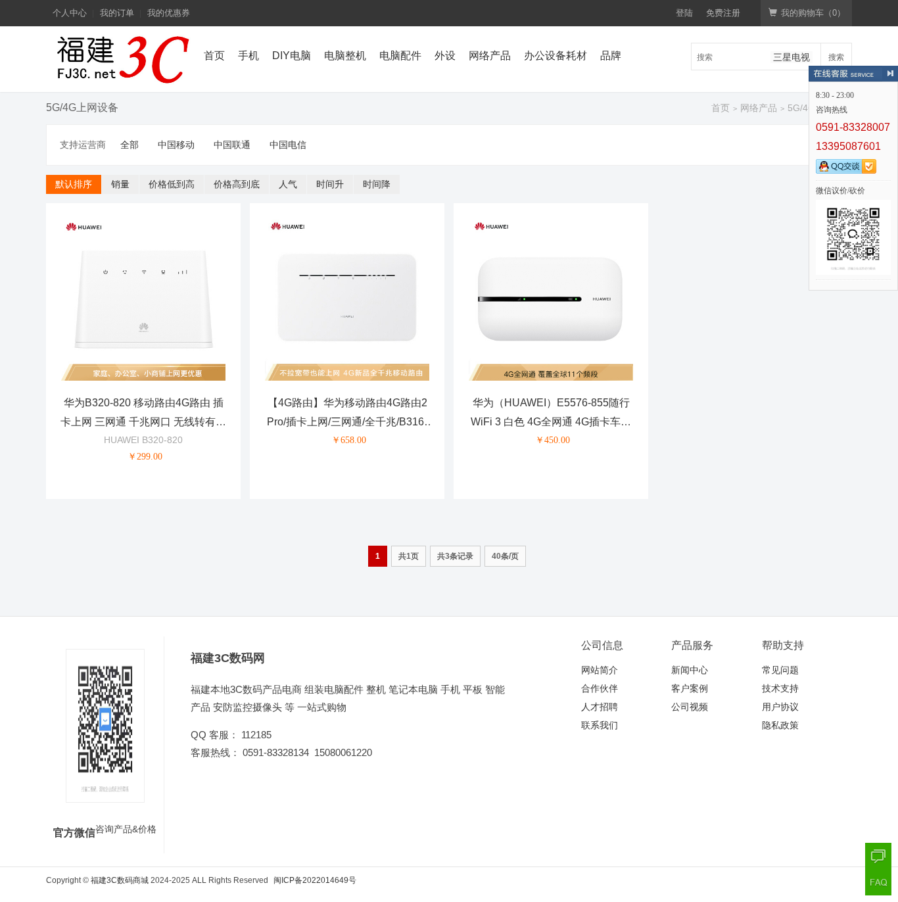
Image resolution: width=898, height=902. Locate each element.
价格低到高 (172, 184)
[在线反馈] (878, 856)
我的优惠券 (168, 13)
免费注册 (723, 13)
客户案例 (689, 688)
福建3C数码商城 (120, 880)
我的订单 (117, 13)
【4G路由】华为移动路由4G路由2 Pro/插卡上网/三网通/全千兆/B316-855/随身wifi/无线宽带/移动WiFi (347, 421)
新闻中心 (689, 670)
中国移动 (176, 144)
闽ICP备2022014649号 (314, 880)
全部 (129, 144)
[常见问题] (878, 882)
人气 (288, 184)
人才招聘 (599, 706)
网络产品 (490, 55)
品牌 (610, 55)
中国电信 (288, 144)
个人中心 (70, 13)
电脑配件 (400, 55)
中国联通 (232, 144)
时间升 (330, 184)
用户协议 (780, 706)
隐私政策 (780, 725)
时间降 (376, 184)
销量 (120, 184)
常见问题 (780, 670)
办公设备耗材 (555, 55)
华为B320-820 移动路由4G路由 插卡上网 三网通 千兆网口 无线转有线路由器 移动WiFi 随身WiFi (143, 421)
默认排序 (73, 184)
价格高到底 (237, 184)
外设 (445, 55)
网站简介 (599, 670)
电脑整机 (345, 55)
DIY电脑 (291, 55)
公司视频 (689, 706)
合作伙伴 (599, 688)
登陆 (684, 13)
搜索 (836, 56)
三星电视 (791, 57)
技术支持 (780, 688)
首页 (214, 55)
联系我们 (599, 725)
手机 (248, 55)
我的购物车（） (813, 13)
